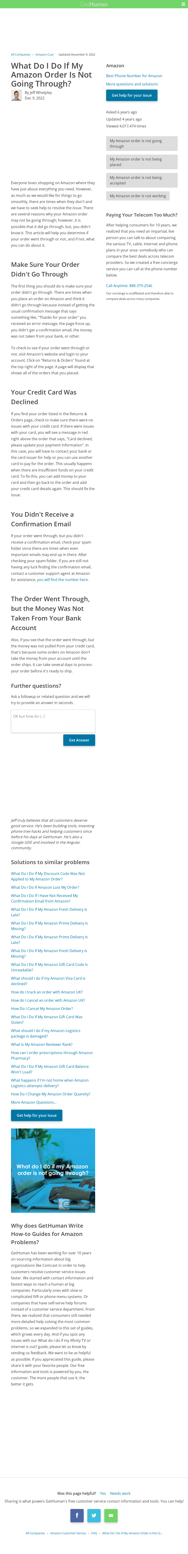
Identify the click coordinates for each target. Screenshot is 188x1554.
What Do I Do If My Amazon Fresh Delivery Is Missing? (49, 953)
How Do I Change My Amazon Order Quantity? (50, 1094)
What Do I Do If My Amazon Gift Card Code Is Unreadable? (49, 967)
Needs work (120, 1493)
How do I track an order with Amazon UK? (47, 992)
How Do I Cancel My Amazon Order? (42, 1008)
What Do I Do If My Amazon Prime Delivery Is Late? (49, 939)
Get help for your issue (37, 1115)
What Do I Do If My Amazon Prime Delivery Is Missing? (49, 926)
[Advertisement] (53, 140)
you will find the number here (62, 579)
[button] (183, 4)
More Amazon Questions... (34, 1102)
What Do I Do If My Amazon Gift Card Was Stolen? (47, 1019)
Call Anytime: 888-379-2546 (129, 285)
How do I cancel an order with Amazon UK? (48, 1000)
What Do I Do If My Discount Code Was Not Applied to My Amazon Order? (48, 876)
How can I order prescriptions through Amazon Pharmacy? (52, 1055)
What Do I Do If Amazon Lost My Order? (45, 887)
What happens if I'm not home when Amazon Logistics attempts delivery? (50, 1083)
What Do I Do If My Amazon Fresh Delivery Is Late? (49, 912)
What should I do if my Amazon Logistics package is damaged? (45, 1033)
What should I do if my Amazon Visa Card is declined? (48, 981)
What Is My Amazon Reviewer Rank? (41, 1044)
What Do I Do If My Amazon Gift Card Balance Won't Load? (50, 1069)
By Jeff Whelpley (38, 92)
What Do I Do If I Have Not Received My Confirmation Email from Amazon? (44, 898)
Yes (103, 1493)
